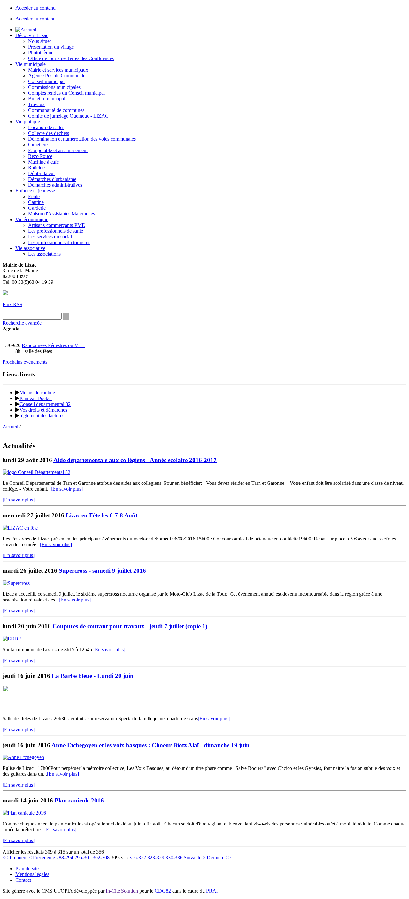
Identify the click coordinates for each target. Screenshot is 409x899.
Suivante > (194, 857)
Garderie (37, 208)
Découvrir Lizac (31, 35)
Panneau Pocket (35, 398)
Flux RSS (12, 304)
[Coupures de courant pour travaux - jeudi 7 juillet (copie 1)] (12, 638)
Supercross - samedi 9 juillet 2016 (102, 570)
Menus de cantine (37, 392)
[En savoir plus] (67, 489)
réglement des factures (41, 415)
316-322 (137, 857)
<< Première (15, 857)
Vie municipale (30, 64)
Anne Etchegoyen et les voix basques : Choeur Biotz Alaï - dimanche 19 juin (150, 745)
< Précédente (42, 857)
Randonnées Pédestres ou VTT (53, 345)
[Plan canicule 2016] (24, 813)
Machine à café (43, 162)
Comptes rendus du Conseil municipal (66, 93)
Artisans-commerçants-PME (56, 225)
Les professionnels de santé (55, 231)
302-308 (101, 857)
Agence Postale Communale (56, 75)
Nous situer (39, 41)
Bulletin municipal (46, 98)
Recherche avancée (22, 323)
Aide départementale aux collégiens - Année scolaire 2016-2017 (135, 460)
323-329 (155, 857)
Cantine (36, 202)
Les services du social (50, 236)
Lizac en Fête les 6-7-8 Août (101, 515)
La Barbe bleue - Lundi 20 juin (93, 675)
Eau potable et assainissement (58, 150)
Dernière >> (219, 857)
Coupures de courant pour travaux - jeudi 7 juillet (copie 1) (129, 626)
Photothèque (40, 52)
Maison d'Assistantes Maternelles (61, 213)
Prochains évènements (25, 362)
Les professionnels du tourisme (59, 242)
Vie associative (30, 248)
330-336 (174, 857)
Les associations (44, 254)
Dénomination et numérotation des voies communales (82, 139)
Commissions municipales (54, 87)
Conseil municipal (46, 81)
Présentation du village (51, 47)
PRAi (212, 891)
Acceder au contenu (35, 8)
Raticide (36, 167)
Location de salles (46, 127)
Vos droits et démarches (43, 410)
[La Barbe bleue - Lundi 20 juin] (22, 707)
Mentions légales (32, 874)
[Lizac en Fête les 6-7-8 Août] (20, 528)
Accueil (10, 426)
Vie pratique (27, 121)
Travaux (36, 104)
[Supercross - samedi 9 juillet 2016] (16, 583)
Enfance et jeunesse (35, 190)
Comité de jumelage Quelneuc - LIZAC (68, 116)
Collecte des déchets (48, 133)
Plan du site (27, 868)
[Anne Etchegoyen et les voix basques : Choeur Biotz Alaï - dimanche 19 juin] (23, 757)
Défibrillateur (41, 173)
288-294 (64, 857)
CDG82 (163, 891)
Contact (23, 880)
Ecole (34, 196)
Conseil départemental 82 (45, 404)
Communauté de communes (56, 110)
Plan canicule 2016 (79, 800)
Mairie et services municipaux (58, 70)
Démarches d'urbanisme (52, 179)
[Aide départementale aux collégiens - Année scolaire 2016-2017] (36, 472)
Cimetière (38, 144)
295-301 (82, 857)
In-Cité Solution (122, 891)
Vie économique (31, 219)
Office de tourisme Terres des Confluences (71, 58)
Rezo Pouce (40, 156)
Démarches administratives (55, 185)
